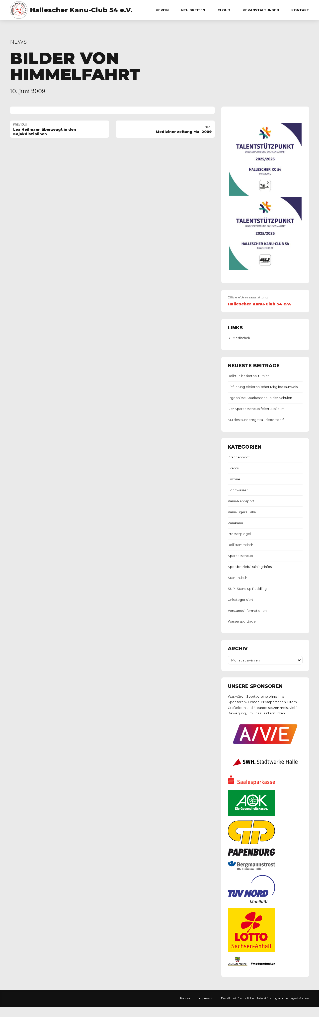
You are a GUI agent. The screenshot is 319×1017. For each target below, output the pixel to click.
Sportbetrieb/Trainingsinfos (250, 567)
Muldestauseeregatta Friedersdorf (256, 420)
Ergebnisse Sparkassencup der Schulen (260, 398)
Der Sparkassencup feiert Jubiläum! (256, 409)
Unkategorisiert (240, 600)
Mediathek (241, 338)
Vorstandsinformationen (247, 611)
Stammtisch (237, 578)
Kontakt (300, 10)
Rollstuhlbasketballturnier (248, 376)
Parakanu (235, 523)
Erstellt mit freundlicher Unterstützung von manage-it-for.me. (265, 998)
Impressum (206, 998)
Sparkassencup (240, 556)
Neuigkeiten (193, 10)
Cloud (224, 10)
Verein (162, 10)
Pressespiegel (239, 534)
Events (233, 468)
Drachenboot (239, 457)
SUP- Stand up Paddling (247, 589)
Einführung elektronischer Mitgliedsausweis (263, 387)
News (18, 42)
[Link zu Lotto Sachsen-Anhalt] (251, 951)
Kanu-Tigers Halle (242, 512)
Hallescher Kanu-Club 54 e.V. (81, 10)
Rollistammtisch (240, 545)
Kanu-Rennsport (241, 501)
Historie (234, 479)
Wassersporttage (242, 621)
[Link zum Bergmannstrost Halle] (251, 869)
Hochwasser (238, 490)
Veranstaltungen (261, 10)
